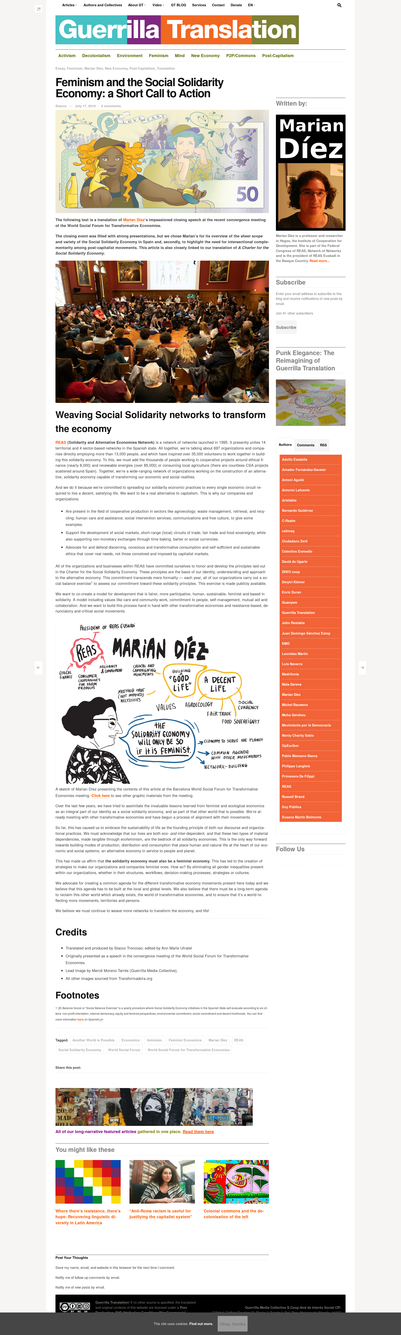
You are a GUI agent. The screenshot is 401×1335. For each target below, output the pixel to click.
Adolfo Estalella (294, 459)
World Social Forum (124, 1049)
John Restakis (293, 622)
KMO (286, 643)
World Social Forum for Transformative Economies (189, 1049)
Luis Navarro (292, 663)
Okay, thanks (233, 1324)
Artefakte (289, 500)
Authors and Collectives (103, 5)
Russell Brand (293, 796)
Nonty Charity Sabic (298, 735)
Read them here (198, 1131)
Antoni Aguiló (293, 479)
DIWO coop (291, 571)
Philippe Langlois (296, 766)
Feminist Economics (185, 1040)
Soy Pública (291, 806)
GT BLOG (178, 5)
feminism (154, 1040)
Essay (60, 68)
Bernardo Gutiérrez (297, 510)
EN (250, 5)
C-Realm (288, 520)
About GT (135, 5)
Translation (166, 68)
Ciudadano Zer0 (294, 541)
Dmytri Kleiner (293, 582)
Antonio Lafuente (296, 490)
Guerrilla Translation (298, 612)
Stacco (61, 106)
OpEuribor (290, 745)
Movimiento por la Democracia (306, 725)
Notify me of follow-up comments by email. (87, 1277)
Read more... (320, 260)
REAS (60, 442)
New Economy (116, 68)
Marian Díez (93, 68)
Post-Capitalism (142, 68)
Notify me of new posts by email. (80, 1287)
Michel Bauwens (295, 704)
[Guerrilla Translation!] (177, 29)
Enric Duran (291, 592)
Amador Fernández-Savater (304, 469)
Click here (100, 795)
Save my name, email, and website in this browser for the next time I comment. (115, 1267)
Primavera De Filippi (298, 776)
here (81, 1019)
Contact (218, 5)
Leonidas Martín (295, 653)
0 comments (111, 106)
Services (199, 5)
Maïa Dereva (291, 684)
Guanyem (289, 602)
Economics (131, 1040)
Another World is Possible (93, 1040)
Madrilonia (290, 674)
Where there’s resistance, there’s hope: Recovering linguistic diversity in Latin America (88, 1217)
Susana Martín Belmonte (301, 817)
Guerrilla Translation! (112, 1302)
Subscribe (286, 327)
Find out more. (201, 1323)
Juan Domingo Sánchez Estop (306, 633)
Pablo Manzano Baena (299, 755)
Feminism (75, 68)
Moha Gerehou (294, 715)
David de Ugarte (294, 561)
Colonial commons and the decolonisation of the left (234, 1214)
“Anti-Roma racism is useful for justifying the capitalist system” (160, 1214)
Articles (68, 5)
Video (157, 5)
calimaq (288, 530)
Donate (236, 5)
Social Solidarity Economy (79, 1049)
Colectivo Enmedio (297, 551)
